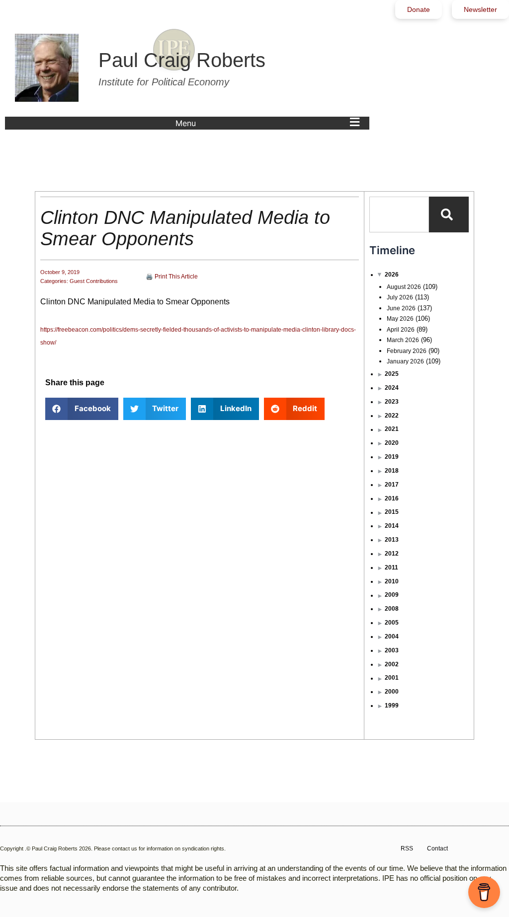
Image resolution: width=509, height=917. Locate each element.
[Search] (449, 214)
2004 (392, 636)
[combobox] (399, 214)
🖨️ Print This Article (172, 276)
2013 (392, 539)
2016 (392, 498)
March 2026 (403, 340)
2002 (392, 664)
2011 (391, 567)
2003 (392, 650)
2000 (392, 691)
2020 (392, 442)
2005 (392, 622)
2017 (392, 484)
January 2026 (405, 361)
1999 (392, 705)
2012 (392, 553)
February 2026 (406, 351)
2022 (392, 415)
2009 (392, 594)
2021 (392, 428)
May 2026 (400, 318)
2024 (392, 387)
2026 (392, 274)
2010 (392, 581)
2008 (392, 608)
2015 (392, 511)
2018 (392, 470)
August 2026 (404, 286)
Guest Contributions (94, 281)
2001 (392, 677)
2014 (392, 525)
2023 (392, 401)
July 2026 (400, 297)
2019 (392, 456)
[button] (269, 123)
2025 (392, 373)
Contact (437, 848)
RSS (407, 848)
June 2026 (401, 308)
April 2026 (401, 329)
